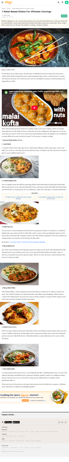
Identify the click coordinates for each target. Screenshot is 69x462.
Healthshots (38, 447)
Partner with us (21, 436)
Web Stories (4, 431)
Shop (27, 431)
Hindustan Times (5, 447)
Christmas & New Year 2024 (52, 431)
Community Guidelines (36, 440)
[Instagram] (65, 422)
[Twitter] (62, 422)
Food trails (42, 431)
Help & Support (9, 436)
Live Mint (21, 447)
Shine (32, 447)
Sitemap (28, 440)
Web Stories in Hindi (13, 431)
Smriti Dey (7, 15)
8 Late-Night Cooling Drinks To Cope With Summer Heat (50, 198)
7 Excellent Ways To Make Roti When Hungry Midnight (18, 198)
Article (8, 8)
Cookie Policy (12, 440)
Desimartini (27, 447)
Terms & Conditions (20, 440)
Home (3, 8)
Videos (37, 431)
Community (21, 431)
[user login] (66, 2)
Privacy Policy (4, 440)
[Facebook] (59, 422)
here (44, 400)
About (3, 436)
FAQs (15, 436)
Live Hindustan (14, 447)
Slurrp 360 (32, 431)
